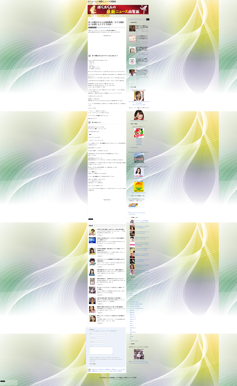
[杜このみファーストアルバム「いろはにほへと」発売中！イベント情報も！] (92, 292)
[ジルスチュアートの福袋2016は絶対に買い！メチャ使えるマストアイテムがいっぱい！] (132, 63)
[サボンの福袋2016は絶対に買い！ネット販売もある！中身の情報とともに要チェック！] (132, 52)
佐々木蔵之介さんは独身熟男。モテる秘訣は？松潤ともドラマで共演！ (118, 377)
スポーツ (131, 293)
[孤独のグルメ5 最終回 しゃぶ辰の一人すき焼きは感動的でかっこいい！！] (132, 30)
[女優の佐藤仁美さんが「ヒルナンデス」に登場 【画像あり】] (92, 275)
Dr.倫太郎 (132, 280)
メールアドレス (92, 337)
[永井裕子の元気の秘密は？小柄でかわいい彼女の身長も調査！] (92, 234)
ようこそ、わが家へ (134, 284)
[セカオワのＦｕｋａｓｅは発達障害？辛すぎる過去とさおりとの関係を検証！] (92, 264)
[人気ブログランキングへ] (133, 206)
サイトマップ (97, 15)
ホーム (92, 15)
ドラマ (131, 297)
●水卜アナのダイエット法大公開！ (139, 104)
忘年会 (131, 323)
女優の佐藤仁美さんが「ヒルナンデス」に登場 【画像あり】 (110, 269)
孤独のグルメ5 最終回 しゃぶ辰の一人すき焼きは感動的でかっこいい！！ (142, 27)
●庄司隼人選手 (139, 141)
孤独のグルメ (132, 314)
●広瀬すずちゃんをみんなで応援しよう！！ (139, 120)
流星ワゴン (132, 325)
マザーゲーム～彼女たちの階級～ (136, 303)
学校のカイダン (133, 319)
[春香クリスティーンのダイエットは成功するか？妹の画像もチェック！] (92, 321)
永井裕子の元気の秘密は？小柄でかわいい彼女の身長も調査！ (111, 229)
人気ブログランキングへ (133, 207)
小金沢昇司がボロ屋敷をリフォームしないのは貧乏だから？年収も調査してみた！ (142, 272)
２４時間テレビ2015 (134, 340)
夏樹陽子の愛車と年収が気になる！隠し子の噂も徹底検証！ (110, 306)
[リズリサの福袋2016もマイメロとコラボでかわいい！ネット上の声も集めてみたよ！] (132, 40)
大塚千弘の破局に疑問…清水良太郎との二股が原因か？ (109, 298)
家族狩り (131, 321)
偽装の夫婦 (132, 310)
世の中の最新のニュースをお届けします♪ (118, 379)
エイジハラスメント (134, 286)
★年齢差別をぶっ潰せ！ (139, 178)
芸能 (98, 27)
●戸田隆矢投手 (139, 139)
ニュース (131, 299)
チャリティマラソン (134, 295)
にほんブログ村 (132, 214)
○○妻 (131, 282)
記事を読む (100, 235)
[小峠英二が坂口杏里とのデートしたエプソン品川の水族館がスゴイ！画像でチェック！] (92, 243)
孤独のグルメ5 (133, 316)
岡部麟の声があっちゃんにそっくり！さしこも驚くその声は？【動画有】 (107, 371)
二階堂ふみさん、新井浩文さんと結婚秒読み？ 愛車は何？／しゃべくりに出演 (108, 369)
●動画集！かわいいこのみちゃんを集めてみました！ (139, 361)
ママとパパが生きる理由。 (135, 306)
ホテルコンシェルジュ (134, 301)
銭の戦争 (131, 336)
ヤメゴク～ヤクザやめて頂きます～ (137, 308)
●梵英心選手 (139, 142)
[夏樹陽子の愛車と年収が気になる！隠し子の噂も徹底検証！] (92, 312)
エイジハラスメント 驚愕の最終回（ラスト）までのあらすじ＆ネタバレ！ (142, 222)
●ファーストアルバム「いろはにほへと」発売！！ (139, 362)
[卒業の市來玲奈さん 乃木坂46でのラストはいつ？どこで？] (92, 284)
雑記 (131, 338)
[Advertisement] (107, 44)
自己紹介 (102, 15)
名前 (91, 333)
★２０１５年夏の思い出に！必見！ (139, 192)
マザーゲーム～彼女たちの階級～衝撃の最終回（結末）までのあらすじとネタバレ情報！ (142, 244)
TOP (89, 15)
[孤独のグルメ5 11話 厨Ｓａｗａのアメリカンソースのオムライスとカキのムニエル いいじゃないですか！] (132, 75)
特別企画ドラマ (133, 327)
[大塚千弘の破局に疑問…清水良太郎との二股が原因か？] (92, 303)
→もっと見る (132, 81)
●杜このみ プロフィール (139, 359)
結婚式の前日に (133, 332)
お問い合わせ (108, 15)
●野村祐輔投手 (139, 144)
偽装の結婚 (132, 312)
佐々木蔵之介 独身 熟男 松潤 (104, 27)
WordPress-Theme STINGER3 (118, 381)
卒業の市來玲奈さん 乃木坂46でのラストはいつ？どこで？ (110, 278)
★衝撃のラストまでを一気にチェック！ (139, 163)
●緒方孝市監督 (139, 138)
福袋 (131, 329)
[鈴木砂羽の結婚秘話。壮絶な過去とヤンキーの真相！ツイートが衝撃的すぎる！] (92, 254)
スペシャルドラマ (133, 290)
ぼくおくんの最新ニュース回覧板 (102, 1)
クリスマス (132, 288)
